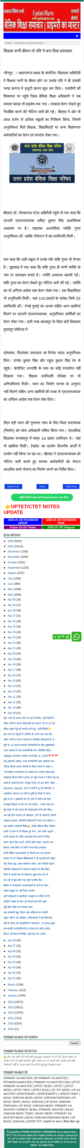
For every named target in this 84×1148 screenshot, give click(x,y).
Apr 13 (12, 691)
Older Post (71, 486)
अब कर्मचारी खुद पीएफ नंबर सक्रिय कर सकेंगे (25, 912)
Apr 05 (12, 956)
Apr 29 (12, 605)
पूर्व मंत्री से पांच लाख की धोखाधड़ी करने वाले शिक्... (28, 809)
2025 (11, 546)
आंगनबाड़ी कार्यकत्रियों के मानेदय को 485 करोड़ (26, 928)
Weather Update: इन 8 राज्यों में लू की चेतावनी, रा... (30, 788)
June (11, 583)
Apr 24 (12, 632)
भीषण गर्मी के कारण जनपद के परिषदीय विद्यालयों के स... (30, 739)
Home (42, 486)
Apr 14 (12, 685)
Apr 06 (12, 951)
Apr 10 (12, 707)
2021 (11, 1018)
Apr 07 (12, 945)
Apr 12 (12, 696)
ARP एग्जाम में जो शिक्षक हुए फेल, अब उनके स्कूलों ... (29, 831)
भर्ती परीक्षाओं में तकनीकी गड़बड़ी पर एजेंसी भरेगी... (27, 896)
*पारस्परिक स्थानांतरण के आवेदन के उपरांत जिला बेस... (30, 772)
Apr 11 (12, 702)
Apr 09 (12, 712)
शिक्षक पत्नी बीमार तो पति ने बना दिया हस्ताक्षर (24, 847)
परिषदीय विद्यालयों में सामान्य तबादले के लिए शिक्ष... (27, 869)
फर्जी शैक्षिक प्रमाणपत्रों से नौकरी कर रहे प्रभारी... (28, 853)
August (12, 573)
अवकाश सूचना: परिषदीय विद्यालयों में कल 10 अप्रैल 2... (30, 820)
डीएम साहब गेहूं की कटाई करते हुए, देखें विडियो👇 (27, 728)
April (11, 594)
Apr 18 (12, 664)
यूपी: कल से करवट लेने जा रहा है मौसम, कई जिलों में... (29, 718)
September (14, 567)
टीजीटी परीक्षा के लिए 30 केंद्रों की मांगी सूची (24, 901)
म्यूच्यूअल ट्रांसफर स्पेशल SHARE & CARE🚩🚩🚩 (30, 755)
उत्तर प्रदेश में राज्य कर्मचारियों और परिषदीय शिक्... (28, 750)
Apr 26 (12, 621)
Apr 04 (12, 962)
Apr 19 (12, 659)
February (13, 990)
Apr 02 (12, 972)
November (14, 556)
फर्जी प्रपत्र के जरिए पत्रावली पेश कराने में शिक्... (27, 836)
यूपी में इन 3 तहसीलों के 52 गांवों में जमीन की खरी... (28, 799)
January (13, 995)
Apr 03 (12, 967)
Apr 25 (12, 626)
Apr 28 (12, 610)
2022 (11, 1012)
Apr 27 (12, 615)
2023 (11, 1007)
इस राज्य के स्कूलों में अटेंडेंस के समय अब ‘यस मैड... (28, 734)
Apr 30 (12, 599)
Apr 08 (12, 940)
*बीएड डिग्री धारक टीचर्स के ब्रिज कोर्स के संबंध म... (29, 766)
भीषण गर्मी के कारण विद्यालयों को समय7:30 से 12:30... (30, 723)
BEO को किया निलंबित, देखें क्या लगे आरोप (24, 933)
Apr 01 (12, 978)
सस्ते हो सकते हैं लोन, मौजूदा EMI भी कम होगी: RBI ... (30, 782)
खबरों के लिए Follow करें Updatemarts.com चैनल (43, 497)
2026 (11, 541)
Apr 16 (12, 675)
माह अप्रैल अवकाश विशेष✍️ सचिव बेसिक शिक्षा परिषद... (30, 826)
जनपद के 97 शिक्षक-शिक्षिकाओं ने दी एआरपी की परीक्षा (29, 858)
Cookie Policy (47, 1145)
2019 (11, 1029)
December (14, 551)
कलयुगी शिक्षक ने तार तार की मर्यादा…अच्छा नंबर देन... (29, 804)
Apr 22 (12, 642)
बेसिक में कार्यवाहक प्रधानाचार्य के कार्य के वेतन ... (27, 885)
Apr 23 (12, 637)
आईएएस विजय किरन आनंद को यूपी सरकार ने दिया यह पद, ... (33, 777)
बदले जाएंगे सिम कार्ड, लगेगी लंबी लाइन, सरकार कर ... (30, 842)
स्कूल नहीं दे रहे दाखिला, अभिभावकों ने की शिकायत (27, 917)
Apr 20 (12, 653)
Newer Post (13, 486)
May (11, 589)
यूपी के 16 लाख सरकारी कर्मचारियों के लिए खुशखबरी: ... (30, 745)
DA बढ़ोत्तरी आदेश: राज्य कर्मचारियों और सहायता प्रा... (29, 761)
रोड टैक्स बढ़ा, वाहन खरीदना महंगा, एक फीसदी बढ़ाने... (29, 863)
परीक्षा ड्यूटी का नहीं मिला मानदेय (19, 890)
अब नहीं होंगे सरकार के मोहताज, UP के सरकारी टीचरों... (31, 815)
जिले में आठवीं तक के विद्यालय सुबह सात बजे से (25, 874)
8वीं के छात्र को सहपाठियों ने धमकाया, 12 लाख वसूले (29, 923)
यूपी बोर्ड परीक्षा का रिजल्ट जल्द (18, 907)
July (10, 578)
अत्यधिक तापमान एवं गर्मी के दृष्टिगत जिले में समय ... (28, 793)
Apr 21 (12, 648)
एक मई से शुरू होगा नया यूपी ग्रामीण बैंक (22, 880)
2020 (11, 1023)
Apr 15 (12, 680)
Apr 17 (12, 669)
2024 (11, 1002)
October (13, 562)
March (12, 984)
